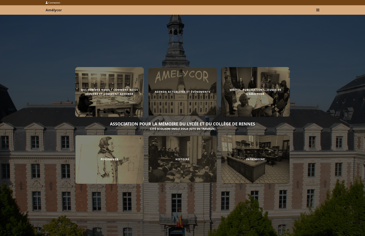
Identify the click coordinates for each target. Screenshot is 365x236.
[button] (317, 10)
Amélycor (54, 10)
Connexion (54, 2)
